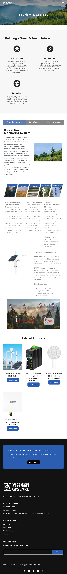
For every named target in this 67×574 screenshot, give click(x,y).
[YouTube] (29, 571)
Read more (13, 380)
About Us (6, 524)
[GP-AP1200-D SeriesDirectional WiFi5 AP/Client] (12, 403)
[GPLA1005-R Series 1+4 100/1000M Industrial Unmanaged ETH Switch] (33, 357)
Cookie (5, 534)
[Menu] (63, 3)
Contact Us (7, 527)
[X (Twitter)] (33, 571)
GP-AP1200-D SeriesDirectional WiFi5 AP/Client (13, 422)
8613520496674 (11, 507)
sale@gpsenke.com (12, 510)
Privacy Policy (8, 531)
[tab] (14, 122)
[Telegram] (42, 571)
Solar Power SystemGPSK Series (13, 375)
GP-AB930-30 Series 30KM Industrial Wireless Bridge (54, 376)
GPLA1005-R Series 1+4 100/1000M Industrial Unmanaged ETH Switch (33, 377)
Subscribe (57, 552)
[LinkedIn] (24, 571)
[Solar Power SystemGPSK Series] (12, 357)
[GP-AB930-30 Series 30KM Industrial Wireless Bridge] (54, 357)
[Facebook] (38, 571)
